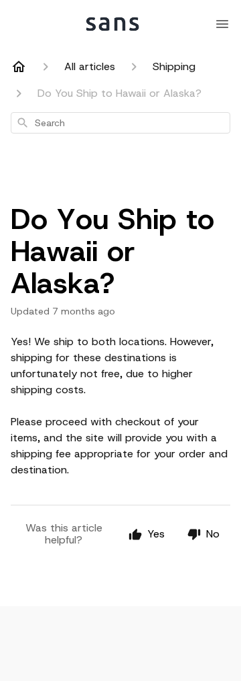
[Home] (19, 67)
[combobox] (120, 123)
